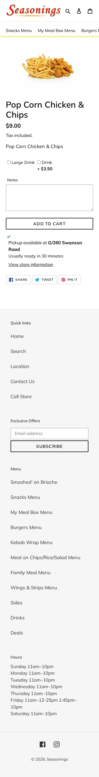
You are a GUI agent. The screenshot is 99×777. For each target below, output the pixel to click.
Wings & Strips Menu (34, 588)
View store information (30, 264)
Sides (16, 603)
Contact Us (23, 381)
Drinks (18, 618)
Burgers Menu (26, 527)
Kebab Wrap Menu (31, 542)
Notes (12, 179)
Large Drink (23, 162)
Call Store (21, 396)
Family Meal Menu (30, 572)
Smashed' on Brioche (34, 482)
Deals (17, 633)
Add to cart (49, 223)
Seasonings (57, 759)
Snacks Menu (19, 30)
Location (20, 366)
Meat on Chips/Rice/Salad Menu (45, 557)
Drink (45, 165)
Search (18, 351)
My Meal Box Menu (56, 30)
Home (17, 336)
